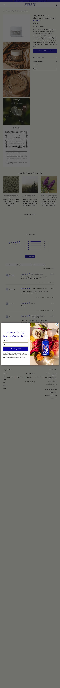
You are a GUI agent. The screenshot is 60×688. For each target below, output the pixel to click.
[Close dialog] (56, 324)
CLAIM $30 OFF (16, 349)
